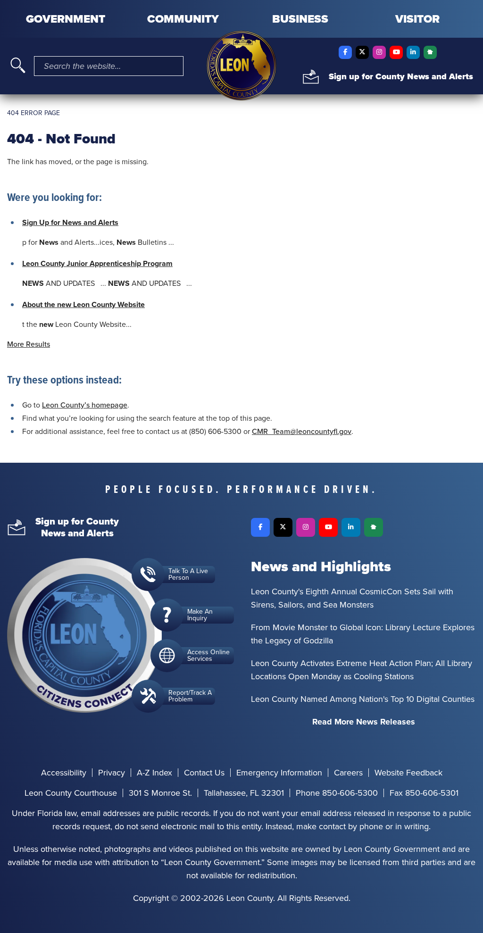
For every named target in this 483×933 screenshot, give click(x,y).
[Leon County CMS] (241, 65)
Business (300, 18)
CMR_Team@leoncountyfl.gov (301, 431)
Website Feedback (408, 772)
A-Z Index (154, 772)
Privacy (111, 772)
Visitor (417, 18)
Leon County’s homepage (84, 405)
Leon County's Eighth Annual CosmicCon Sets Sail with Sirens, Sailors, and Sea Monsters (352, 598)
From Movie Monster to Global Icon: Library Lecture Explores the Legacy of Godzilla (363, 634)
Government (65, 18)
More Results (28, 344)
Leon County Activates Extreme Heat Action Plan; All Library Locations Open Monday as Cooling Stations (361, 670)
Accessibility (63, 772)
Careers (348, 772)
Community (183, 18)
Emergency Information (279, 772)
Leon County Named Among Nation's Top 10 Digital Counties (363, 699)
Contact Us (204, 772)
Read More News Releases (363, 722)
